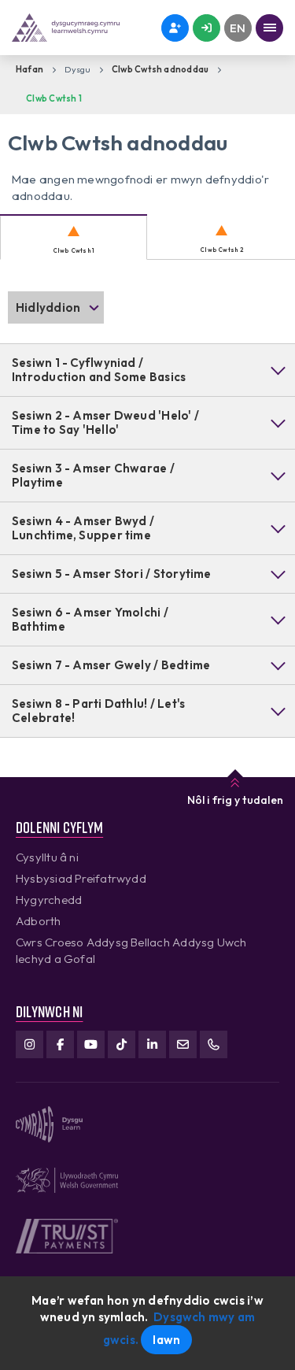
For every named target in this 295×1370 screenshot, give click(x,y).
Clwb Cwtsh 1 (54, 98)
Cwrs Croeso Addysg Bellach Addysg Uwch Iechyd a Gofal (131, 950)
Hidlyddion (48, 307)
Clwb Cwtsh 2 (221, 250)
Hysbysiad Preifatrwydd (81, 878)
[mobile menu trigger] (269, 28)
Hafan (29, 69)
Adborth (38, 920)
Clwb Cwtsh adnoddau (160, 69)
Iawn (166, 1339)
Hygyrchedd (49, 899)
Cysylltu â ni (47, 857)
